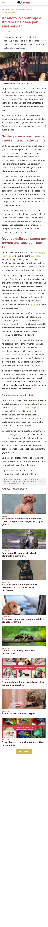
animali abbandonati (11, 354)
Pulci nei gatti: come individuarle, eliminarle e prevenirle (20, 554)
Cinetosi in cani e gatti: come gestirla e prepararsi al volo (23, 620)
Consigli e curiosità (9, 13)
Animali (5, 516)
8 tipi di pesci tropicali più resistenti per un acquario (23, 743)
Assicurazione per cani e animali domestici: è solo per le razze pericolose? (19, 587)
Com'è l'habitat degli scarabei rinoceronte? (18, 652)
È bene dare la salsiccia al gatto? (20, 713)
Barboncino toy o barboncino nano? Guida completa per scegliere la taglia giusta (22, 521)
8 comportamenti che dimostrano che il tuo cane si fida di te (23, 683)
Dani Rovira (36, 256)
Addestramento (7, 9)
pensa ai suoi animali (24, 407)
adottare (34, 304)
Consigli (5, 550)
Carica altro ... (24, 752)
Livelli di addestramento (23, 9)
